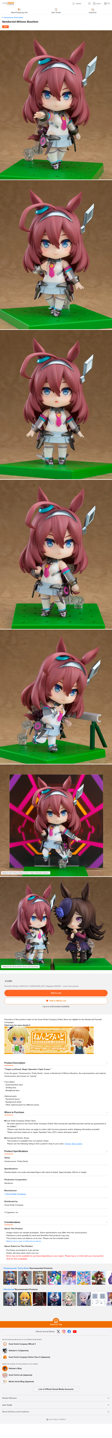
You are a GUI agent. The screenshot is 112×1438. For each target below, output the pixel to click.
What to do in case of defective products (23, 1241)
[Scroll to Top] (56, 1321)
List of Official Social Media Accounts (56, 1389)
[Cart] (89, 3)
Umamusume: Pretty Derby (13, 17)
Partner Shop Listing (73, 1144)
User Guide (7, 1405)
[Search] (84, 3)
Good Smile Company (16, 1194)
